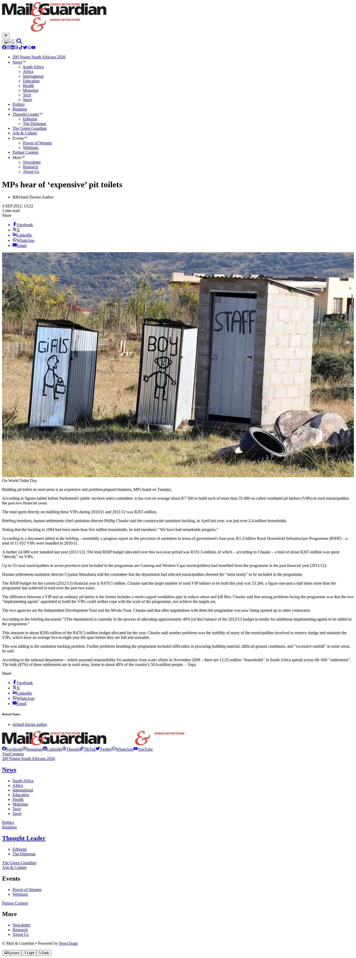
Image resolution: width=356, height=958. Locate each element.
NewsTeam (68, 943)
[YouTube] (33, 48)
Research (20, 930)
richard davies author (30, 724)
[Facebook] (4, 48)
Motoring (20, 804)
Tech (17, 809)
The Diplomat (24, 854)
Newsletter (21, 925)
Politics (8, 822)
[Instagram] (8, 48)
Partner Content (15, 903)
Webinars (20, 894)
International (23, 790)
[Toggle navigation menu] (6, 36)
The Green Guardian (19, 863)
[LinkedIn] (12, 48)
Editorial (20, 849)
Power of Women (27, 889)
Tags (6, 754)
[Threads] (17, 48)
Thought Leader (24, 838)
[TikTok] (21, 48)
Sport (17, 813)
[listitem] (12, 749)
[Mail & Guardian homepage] (178, 17)
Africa (18, 785)
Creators (17, 754)
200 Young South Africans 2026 (28, 758)
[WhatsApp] (29, 48)
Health (18, 799)
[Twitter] (25, 48)
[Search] (19, 42)
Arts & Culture (14, 867)
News (9, 769)
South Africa (23, 780)
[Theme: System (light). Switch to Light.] (9, 42)
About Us (21, 934)
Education (21, 795)
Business (9, 827)
